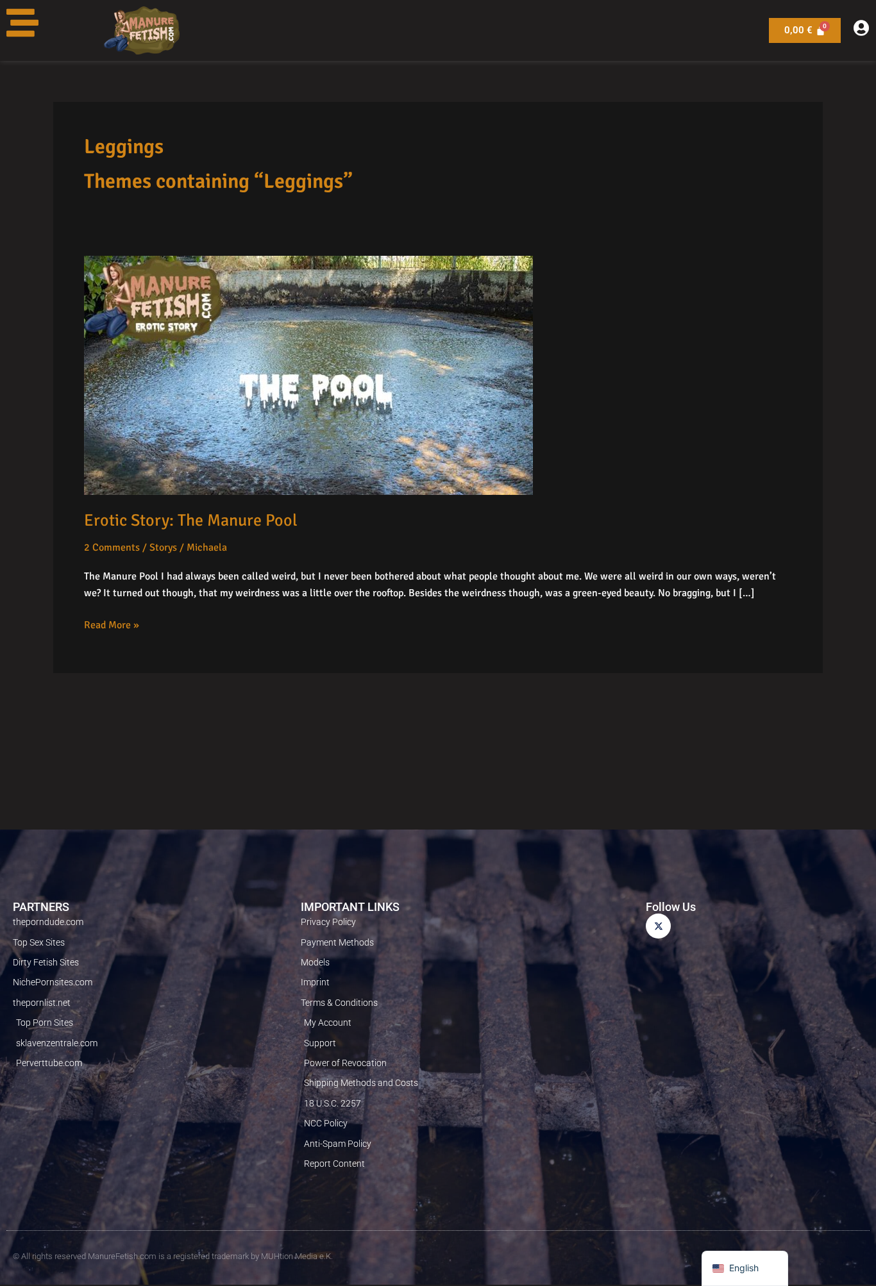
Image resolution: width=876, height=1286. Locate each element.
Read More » (111, 624)
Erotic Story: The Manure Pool (191, 520)
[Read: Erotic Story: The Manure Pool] (308, 375)
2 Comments (112, 547)
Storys (163, 547)
